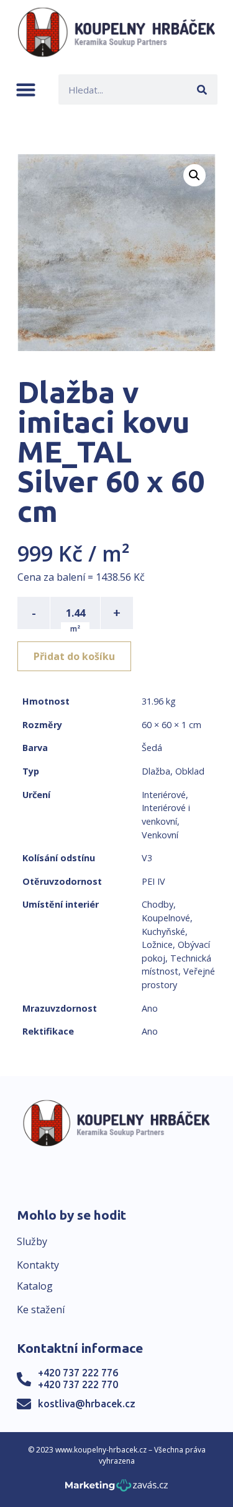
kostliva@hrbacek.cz (86, 1403)
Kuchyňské (163, 931)
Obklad (189, 771)
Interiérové (164, 795)
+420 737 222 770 (78, 1384)
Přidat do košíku (74, 656)
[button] (26, 89)
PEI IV (153, 881)
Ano (150, 1008)
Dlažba (156, 771)
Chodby (157, 904)
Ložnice (157, 944)
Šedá (152, 748)
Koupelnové (166, 918)
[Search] (202, 89)
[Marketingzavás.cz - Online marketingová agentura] (116, 1488)
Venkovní (160, 835)
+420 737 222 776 (78, 1372)
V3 (147, 858)
